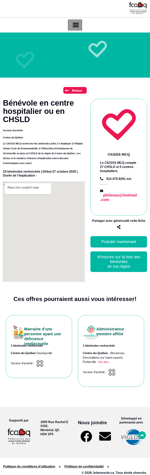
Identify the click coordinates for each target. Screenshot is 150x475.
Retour (77, 90)
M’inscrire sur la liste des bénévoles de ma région (119, 261)
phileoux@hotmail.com (118, 197)
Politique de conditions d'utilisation (29, 466)
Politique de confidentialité (84, 466)
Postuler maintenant (118, 241)
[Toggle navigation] (75, 25)
